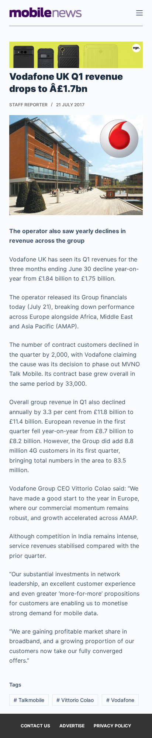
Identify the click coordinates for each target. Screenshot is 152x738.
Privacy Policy (112, 725)
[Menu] (139, 13)
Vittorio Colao (75, 700)
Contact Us (35, 725)
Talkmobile (29, 700)
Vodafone (120, 700)
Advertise (71, 725)
